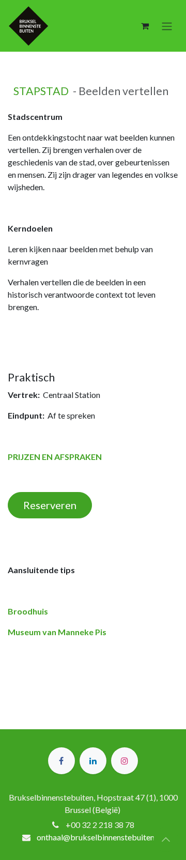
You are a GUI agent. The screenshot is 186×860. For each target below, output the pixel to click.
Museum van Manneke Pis (57, 632)
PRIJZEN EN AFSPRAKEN (55, 457)
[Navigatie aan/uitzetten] (167, 26)
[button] (165, 839)
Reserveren (49, 505)
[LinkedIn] (93, 760)
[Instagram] (124, 760)
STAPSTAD (41, 91)
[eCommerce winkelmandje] (145, 26)
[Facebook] (61, 760)
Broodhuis (28, 611)
